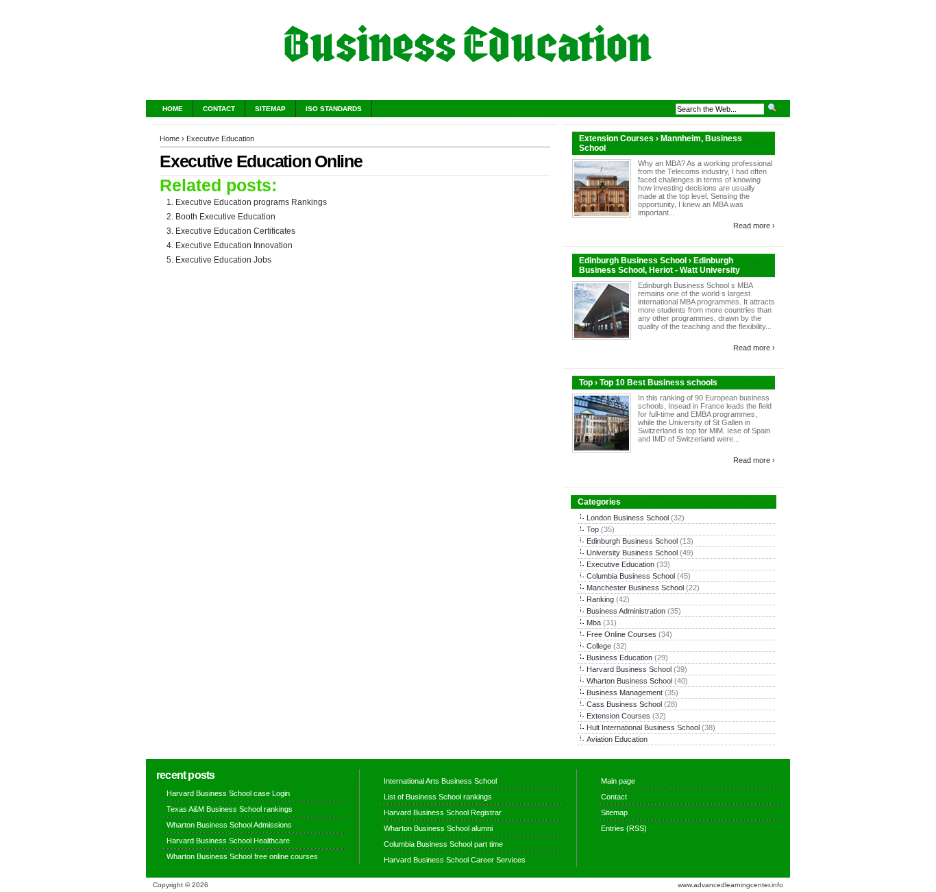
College (599, 646)
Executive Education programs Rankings (251, 202)
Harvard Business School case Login (228, 793)
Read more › (754, 225)
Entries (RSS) (624, 828)
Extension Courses (618, 716)
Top (593, 529)
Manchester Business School (635, 587)
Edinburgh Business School (632, 541)
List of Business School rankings (438, 797)
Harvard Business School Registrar (443, 812)
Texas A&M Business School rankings (230, 809)
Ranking (600, 599)
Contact (219, 108)
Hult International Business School (643, 727)
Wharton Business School (629, 681)
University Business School (632, 553)
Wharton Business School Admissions (229, 825)
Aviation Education (617, 739)
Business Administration (626, 611)
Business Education (619, 657)
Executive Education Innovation (234, 245)
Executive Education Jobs (223, 260)
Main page (618, 781)
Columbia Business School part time (443, 844)
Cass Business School (624, 704)
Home (172, 108)
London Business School (628, 518)
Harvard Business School (629, 669)
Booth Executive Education (225, 216)
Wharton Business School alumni (438, 828)
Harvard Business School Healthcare (228, 840)
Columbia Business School (631, 576)
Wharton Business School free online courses (242, 856)
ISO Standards (334, 108)
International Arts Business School (440, 781)
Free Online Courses (621, 634)
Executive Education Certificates (235, 231)
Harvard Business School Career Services (455, 860)
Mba (594, 622)
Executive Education (220, 138)
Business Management (625, 692)
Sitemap (270, 108)
